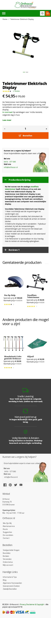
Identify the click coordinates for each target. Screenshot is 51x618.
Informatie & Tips (10, 577)
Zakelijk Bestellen (10, 589)
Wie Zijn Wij (7, 523)
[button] (24, 72)
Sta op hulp (9, 295)
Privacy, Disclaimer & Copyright (32, 604)
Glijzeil (30, 356)
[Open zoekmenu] (42, 13)
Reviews (14, 250)
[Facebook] (4, 485)
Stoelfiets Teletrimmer (33, 296)
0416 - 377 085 (10, 161)
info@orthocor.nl (11, 167)
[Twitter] (15, 485)
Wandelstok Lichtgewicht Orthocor (13, 357)
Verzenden (7, 559)
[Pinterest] (10, 485)
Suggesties (7, 532)
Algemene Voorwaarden (12, 583)
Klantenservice (9, 526)
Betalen (6, 556)
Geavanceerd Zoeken (11, 586)
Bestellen (6, 553)
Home (5, 19)
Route (5, 529)
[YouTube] (20, 485)
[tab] (25, 180)
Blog (4, 580)
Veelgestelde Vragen (11, 550)
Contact (6, 538)
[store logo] (25, 5)
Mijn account (8, 565)
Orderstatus (8, 562)
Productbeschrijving (20, 179)
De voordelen (8, 535)
